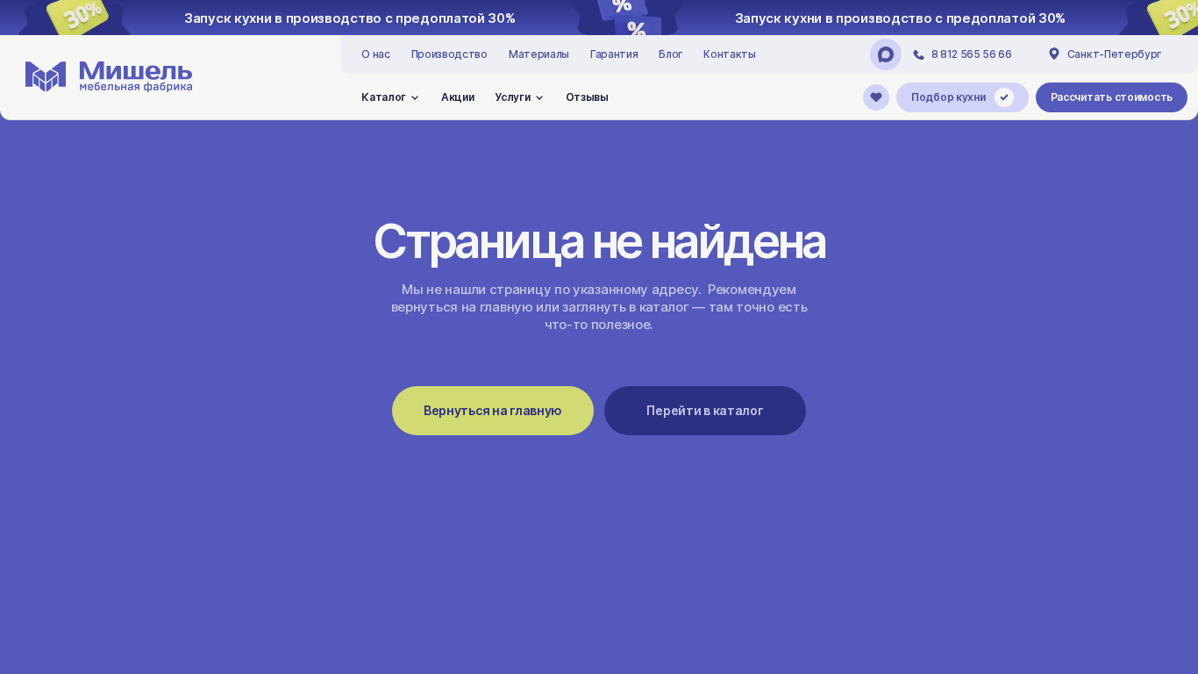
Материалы (539, 54)
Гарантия (614, 54)
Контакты (729, 54)
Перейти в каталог (704, 410)
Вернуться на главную (493, 410)
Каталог (383, 97)
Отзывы (587, 97)
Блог (670, 54)
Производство (449, 54)
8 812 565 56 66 (971, 54)
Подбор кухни (948, 97)
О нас (375, 54)
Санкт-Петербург (1114, 54)
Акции (457, 97)
